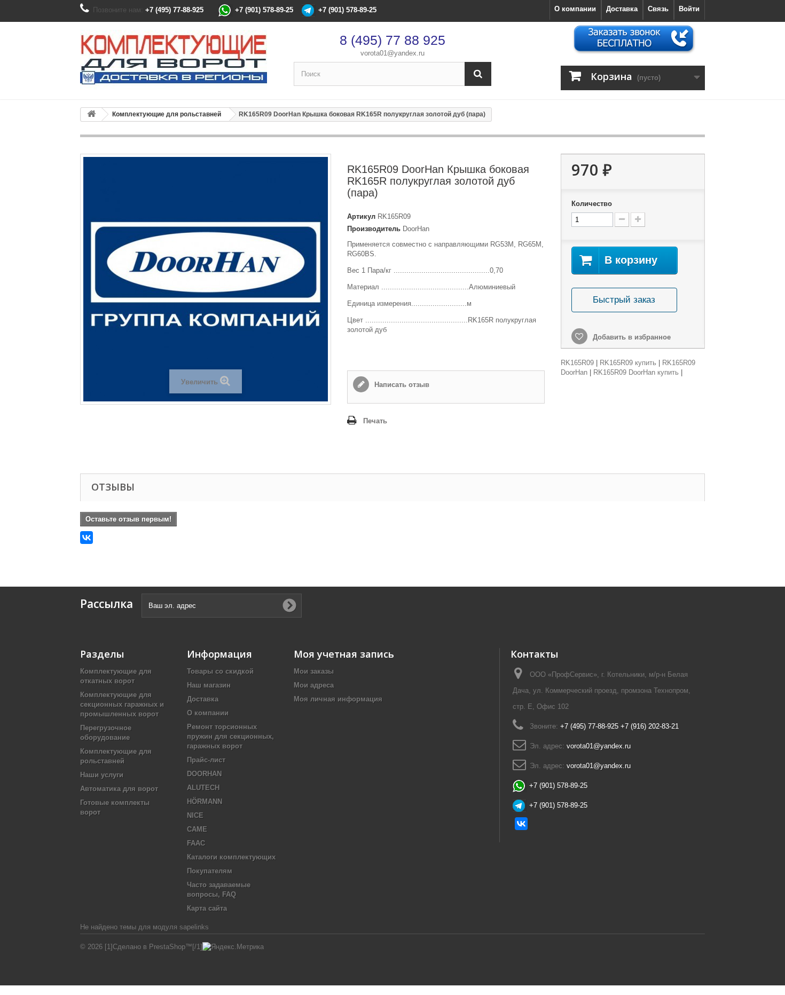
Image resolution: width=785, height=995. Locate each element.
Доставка (622, 9)
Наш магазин (209, 685)
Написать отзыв (400, 385)
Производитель (374, 229)
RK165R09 (577, 363)
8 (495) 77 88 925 (392, 40)
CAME (197, 829)
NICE (195, 815)
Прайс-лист (206, 760)
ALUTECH (203, 788)
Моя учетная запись (344, 653)
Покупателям (209, 871)
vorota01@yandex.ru (392, 53)
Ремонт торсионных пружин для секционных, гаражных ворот (230, 736)
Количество (591, 204)
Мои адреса (314, 685)
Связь (658, 9)
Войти (689, 9)
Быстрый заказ (624, 300)
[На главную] (91, 114)
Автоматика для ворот (119, 789)
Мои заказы (314, 671)
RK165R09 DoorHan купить (636, 372)
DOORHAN (204, 774)
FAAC (196, 843)
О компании (575, 9)
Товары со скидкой (220, 671)
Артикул (361, 216)
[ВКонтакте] (86, 537)
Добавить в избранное (631, 337)
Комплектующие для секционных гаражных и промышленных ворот (122, 704)
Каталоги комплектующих (231, 857)
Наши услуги (101, 775)
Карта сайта (207, 908)
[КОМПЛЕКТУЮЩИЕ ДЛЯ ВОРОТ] (179, 60)
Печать (375, 421)
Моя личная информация (338, 699)
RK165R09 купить (628, 363)
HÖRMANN (204, 801)
